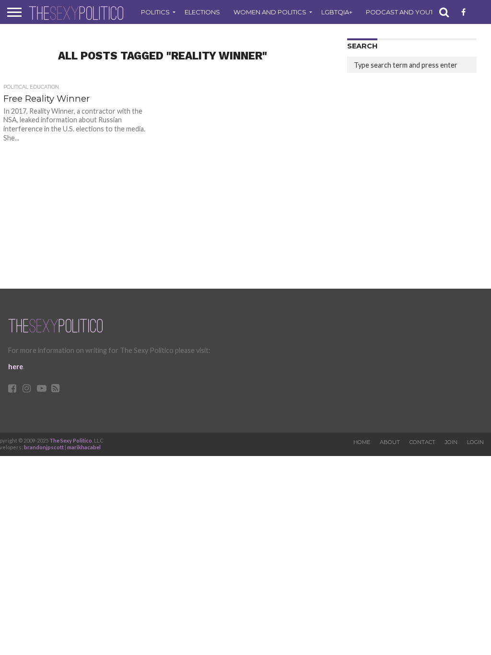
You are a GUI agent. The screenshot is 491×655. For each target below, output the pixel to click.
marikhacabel (84, 447)
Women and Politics (270, 12)
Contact (422, 442)
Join (451, 442)
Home (361, 442)
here (15, 367)
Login (475, 442)
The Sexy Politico (70, 440)
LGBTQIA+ (336, 12)
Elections (202, 12)
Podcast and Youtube (406, 12)
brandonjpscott (44, 447)
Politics (155, 12)
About (390, 442)
